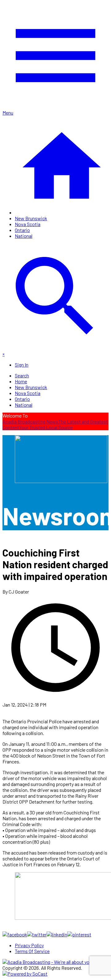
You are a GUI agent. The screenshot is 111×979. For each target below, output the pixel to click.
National (23, 236)
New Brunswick (31, 218)
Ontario (22, 230)
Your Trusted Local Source (46, 427)
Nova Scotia (27, 224)
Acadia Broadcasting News (30, 421)
